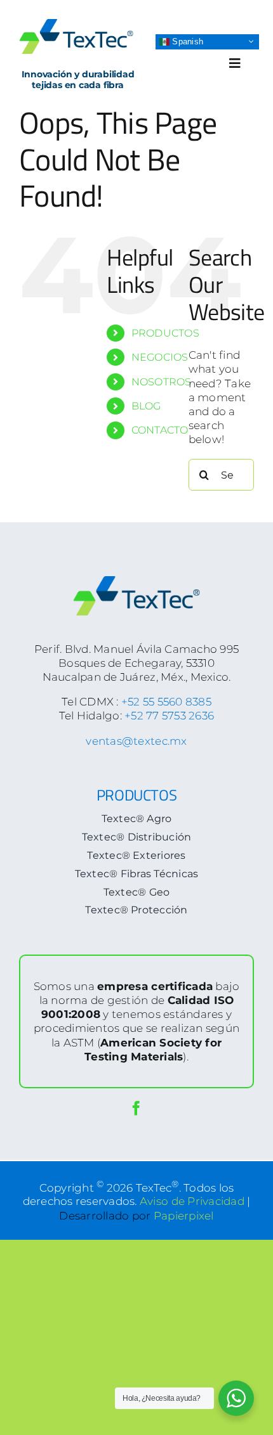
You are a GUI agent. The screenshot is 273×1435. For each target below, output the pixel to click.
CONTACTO (160, 430)
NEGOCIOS (160, 357)
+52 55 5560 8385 (166, 701)
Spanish (186, 41)
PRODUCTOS (165, 333)
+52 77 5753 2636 (169, 715)
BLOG (146, 406)
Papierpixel (184, 1215)
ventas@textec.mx (136, 741)
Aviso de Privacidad (192, 1201)
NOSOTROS (161, 382)
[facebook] (136, 1108)
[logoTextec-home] (76, 24)
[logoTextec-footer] (136, 581)
